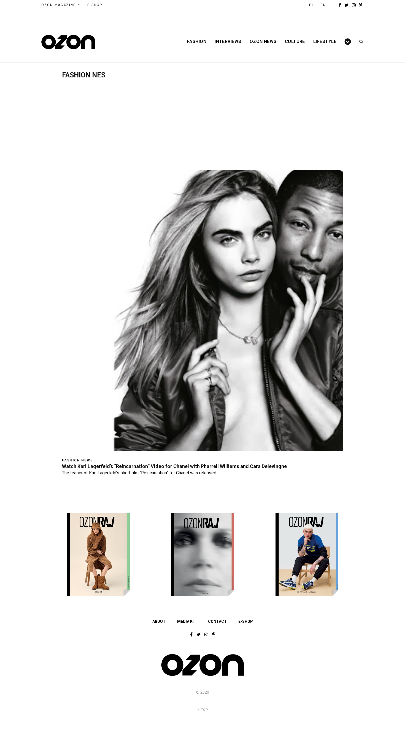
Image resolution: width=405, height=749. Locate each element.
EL (311, 5)
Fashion (196, 41)
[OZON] (202, 675)
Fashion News (77, 460)
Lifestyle (324, 41)
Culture (295, 41)
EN (323, 5)
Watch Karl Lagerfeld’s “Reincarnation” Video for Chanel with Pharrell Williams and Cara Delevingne (174, 466)
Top (204, 710)
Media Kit (186, 621)
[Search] (359, 41)
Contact (217, 621)
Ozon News (263, 41)
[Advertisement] (202, 120)
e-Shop (94, 5)
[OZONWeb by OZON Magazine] (68, 42)
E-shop (245, 621)
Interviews (228, 41)
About (159, 621)
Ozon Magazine (58, 5)
